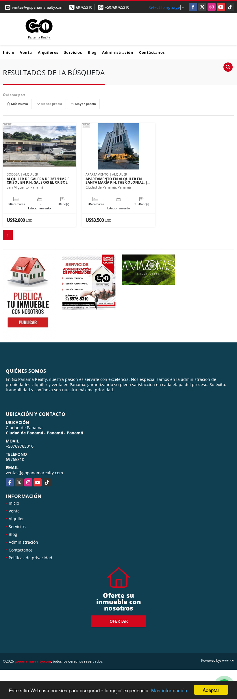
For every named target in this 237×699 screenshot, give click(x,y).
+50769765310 (117, 7)
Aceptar (211, 690)
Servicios (73, 52)
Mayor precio (85, 104)
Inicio (8, 52)
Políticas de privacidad (30, 557)
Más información (169, 690)
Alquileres (48, 52)
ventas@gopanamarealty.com (34, 472)
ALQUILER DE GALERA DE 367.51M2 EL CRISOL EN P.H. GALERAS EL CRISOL (39, 180)
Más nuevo (19, 104)
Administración (117, 52)
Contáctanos (152, 52)
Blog (92, 52)
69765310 (84, 7)
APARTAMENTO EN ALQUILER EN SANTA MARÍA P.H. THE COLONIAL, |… (118, 180)
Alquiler (16, 518)
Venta (26, 52)
